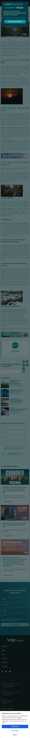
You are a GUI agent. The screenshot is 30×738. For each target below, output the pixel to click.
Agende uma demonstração (15, 21)
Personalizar (15, 730)
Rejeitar (15, 735)
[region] (15, 724)
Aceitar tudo (15, 726)
